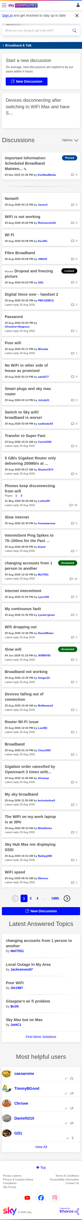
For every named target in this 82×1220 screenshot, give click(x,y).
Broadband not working (26, 672)
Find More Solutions (41, 1037)
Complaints (10, 1183)
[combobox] (37, 30)
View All (41, 1147)
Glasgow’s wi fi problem (28, 1001)
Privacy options (12, 1175)
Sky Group (9, 1186)
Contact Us (72, 1183)
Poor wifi (13, 343)
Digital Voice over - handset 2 (31, 294)
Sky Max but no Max (24, 1020)
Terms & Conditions (67, 1175)
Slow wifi (13, 649)
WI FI (9, 235)
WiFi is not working (22, 217)
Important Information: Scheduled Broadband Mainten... (25, 163)
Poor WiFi (15, 983)
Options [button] (67, 140)
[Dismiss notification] (77, 16)
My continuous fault (23, 609)
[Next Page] (67, 898)
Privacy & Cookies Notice (18, 1179)
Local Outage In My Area (28, 964)
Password (14, 317)
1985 (55, 898)
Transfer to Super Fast (25, 436)
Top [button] (43, 1168)
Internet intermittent (23, 591)
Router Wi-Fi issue (22, 722)
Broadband (15, 744)
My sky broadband (21, 794)
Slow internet (17, 517)
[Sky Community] (23, 6)
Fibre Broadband (20, 253)
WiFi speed (15, 872)
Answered (67, 562)
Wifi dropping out (21, 627)
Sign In (77, 6)
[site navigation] (4, 5)
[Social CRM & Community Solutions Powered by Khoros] (69, 1211)
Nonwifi (12, 198)
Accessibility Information (64, 1179)
